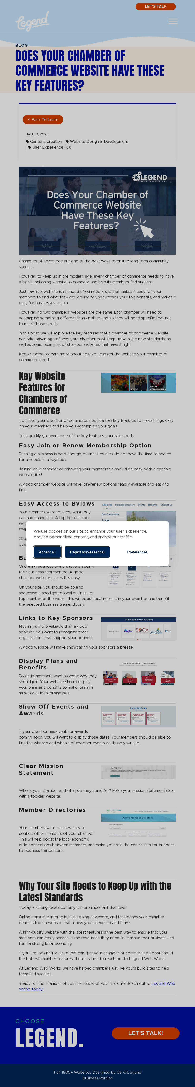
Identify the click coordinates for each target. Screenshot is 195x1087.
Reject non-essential (87, 552)
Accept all (47, 552)
